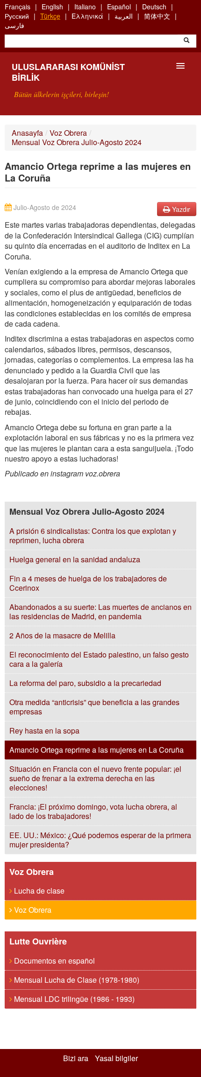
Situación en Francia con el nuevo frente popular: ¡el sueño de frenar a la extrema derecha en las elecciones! (95, 778)
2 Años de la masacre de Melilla (62, 635)
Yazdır (180, 209)
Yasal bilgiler (116, 1058)
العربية (124, 16)
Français (17, 6)
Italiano (85, 6)
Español (119, 6)
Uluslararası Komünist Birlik (68, 72)
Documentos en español (53, 960)
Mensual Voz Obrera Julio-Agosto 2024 (77, 142)
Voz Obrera (68, 132)
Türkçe (50, 16)
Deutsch (154, 6)
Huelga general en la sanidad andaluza (74, 559)
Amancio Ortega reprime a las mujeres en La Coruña (96, 749)
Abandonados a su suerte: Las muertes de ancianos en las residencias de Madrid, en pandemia (100, 611)
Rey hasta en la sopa (44, 730)
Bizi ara (75, 1058)
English (52, 6)
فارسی (14, 25)
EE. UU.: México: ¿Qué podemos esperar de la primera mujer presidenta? (100, 840)
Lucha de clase (38, 890)
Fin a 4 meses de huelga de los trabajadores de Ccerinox (88, 583)
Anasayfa (27, 132)
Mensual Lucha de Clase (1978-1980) (75, 979)
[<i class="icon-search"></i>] (186, 41)
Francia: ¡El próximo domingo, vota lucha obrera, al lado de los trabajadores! (93, 811)
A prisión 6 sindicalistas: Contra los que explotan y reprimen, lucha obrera (92, 535)
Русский (17, 16)
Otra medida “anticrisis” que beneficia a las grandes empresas (94, 707)
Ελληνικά (87, 16)
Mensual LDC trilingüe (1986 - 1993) (73, 998)
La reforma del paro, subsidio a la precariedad (85, 683)
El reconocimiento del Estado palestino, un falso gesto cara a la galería (99, 659)
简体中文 (157, 16)
